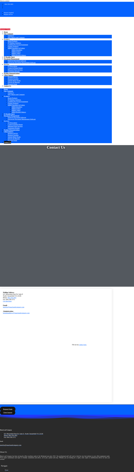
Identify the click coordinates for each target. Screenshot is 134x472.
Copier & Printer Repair (15, 68)
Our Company (8, 34)
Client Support (8, 75)
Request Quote (12, 84)
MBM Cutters (16, 53)
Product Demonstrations (12, 73)
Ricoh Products (12, 41)
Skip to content (4, 1)
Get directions (7, 301)
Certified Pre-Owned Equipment (18, 45)
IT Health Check (9, 57)
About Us (11, 35)
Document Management (11, 59)
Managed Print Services (15, 70)
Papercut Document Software (17, 61)
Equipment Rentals (14, 71)
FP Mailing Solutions (14, 43)
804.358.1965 (12, 298)
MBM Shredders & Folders (16, 48)
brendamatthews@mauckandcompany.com (16, 313)
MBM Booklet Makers (19, 55)
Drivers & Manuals (14, 82)
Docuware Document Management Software (22, 62)
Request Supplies (13, 79)
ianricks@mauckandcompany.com (13, 307)
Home (6, 32)
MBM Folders (16, 52)
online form (82, 345)
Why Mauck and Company (16, 37)
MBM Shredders (17, 50)
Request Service (13, 77)
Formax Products (13, 46)
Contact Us (7, 86)
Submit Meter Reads (14, 80)
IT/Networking (12, 66)
